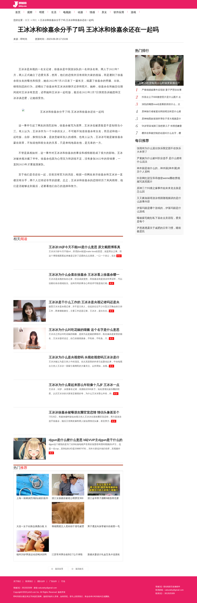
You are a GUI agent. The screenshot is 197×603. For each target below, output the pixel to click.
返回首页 (59, 569)
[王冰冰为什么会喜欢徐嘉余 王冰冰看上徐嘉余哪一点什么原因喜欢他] (29, 283)
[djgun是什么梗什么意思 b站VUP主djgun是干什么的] (29, 448)
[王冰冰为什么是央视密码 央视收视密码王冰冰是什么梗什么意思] (29, 366)
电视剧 (67, 12)
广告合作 (53, 581)
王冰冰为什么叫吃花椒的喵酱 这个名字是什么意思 (84, 330)
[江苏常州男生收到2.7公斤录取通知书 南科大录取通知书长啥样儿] (68, 541)
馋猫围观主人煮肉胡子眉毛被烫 (68, 526)
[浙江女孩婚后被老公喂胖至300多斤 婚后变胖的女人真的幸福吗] (68, 485)
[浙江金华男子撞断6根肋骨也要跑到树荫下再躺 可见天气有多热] (104, 485)
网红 (34, 20)
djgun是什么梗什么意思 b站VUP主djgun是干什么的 (85, 440)
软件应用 (119, 12)
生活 (53, 12)
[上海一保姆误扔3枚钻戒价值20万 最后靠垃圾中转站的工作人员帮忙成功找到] (32, 485)
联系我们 (29, 581)
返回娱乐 (79, 569)
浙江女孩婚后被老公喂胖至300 (67, 498)
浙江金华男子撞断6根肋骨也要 (103, 498)
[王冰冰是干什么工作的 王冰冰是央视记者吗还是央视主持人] (29, 311)
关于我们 (17, 581)
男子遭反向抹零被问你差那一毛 (104, 526)
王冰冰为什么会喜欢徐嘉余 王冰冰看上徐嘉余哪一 (84, 274)
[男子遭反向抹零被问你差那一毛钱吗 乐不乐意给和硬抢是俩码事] (104, 513)
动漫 (80, 12)
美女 (104, 12)
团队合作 (41, 581)
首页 (17, 12)
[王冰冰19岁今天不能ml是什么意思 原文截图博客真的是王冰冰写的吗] (29, 256)
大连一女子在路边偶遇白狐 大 (31, 526)
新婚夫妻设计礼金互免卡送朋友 (104, 554)
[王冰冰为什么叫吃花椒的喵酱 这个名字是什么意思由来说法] (29, 338)
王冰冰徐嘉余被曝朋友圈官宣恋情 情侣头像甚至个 (84, 412)
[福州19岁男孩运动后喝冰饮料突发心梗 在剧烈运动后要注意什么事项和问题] (32, 541)
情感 (92, 12)
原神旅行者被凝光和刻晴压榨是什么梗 (161, 111)
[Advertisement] (68, 56)
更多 (119, 256)
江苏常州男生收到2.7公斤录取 (67, 554)
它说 (63, 581)
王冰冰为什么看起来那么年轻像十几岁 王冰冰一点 (84, 385)
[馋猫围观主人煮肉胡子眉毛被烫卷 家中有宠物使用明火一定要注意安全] (68, 513)
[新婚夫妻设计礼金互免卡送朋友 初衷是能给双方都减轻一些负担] (104, 541)
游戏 (133, 12)
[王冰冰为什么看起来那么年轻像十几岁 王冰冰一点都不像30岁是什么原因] (29, 393)
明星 (41, 12)
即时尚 (23, 39)
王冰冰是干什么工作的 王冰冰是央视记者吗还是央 (84, 302)
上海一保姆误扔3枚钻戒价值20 (32, 498)
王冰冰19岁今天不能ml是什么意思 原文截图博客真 (84, 247)
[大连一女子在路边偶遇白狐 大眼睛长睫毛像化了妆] (32, 513)
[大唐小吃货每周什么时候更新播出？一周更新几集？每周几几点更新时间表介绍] (161, 70)
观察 (29, 12)
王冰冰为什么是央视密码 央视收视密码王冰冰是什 (84, 357)
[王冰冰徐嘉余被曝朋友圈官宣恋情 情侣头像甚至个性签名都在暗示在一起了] (29, 421)
